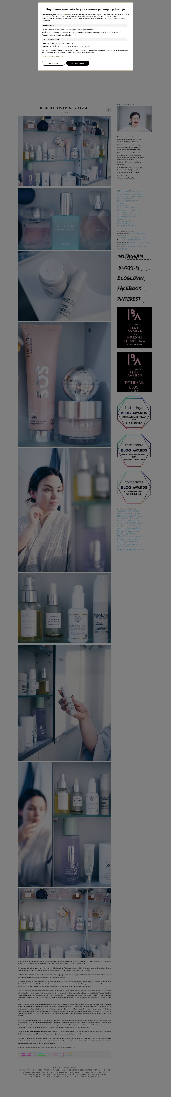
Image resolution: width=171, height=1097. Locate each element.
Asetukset (53, 63)
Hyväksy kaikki (77, 63)
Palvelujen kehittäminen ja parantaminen (57, 35)
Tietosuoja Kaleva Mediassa (52, 56)
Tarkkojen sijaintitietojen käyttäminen (56, 43)
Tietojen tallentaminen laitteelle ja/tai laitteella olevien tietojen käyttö (68, 29)
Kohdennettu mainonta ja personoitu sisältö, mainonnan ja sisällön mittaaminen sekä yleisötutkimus (80, 32)
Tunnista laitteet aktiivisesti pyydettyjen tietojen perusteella (64, 46)
